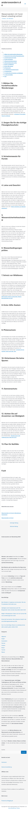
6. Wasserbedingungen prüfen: (10, 62)
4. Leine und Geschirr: (8, 59)
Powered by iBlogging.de (7, 800)
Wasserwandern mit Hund (7, 517)
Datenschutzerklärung (7, 767)
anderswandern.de (11, 4)
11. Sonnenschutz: (8, 71)
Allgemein (4, 636)
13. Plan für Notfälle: (8, 74)
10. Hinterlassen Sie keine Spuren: (11, 69)
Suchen (3, 749)
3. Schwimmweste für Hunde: (10, 57)
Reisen (3, 647)
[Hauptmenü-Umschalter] (25, 3)
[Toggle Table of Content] (3, 52)
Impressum (4, 762)
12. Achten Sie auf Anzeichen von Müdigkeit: (13, 73)
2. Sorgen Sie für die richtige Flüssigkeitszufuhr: (14, 56)
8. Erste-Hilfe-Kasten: (8, 66)
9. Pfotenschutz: (7, 67)
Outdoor (4, 18)
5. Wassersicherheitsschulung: (10, 61)
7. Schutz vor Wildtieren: (9, 64)
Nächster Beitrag (14, 526)
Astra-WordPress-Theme (14, 808)
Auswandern (4, 641)
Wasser (3, 652)
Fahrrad (3, 643)
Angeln (3, 638)
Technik (3, 649)
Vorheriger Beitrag (14, 522)
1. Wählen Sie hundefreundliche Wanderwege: (13, 54)
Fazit (5, 76)
